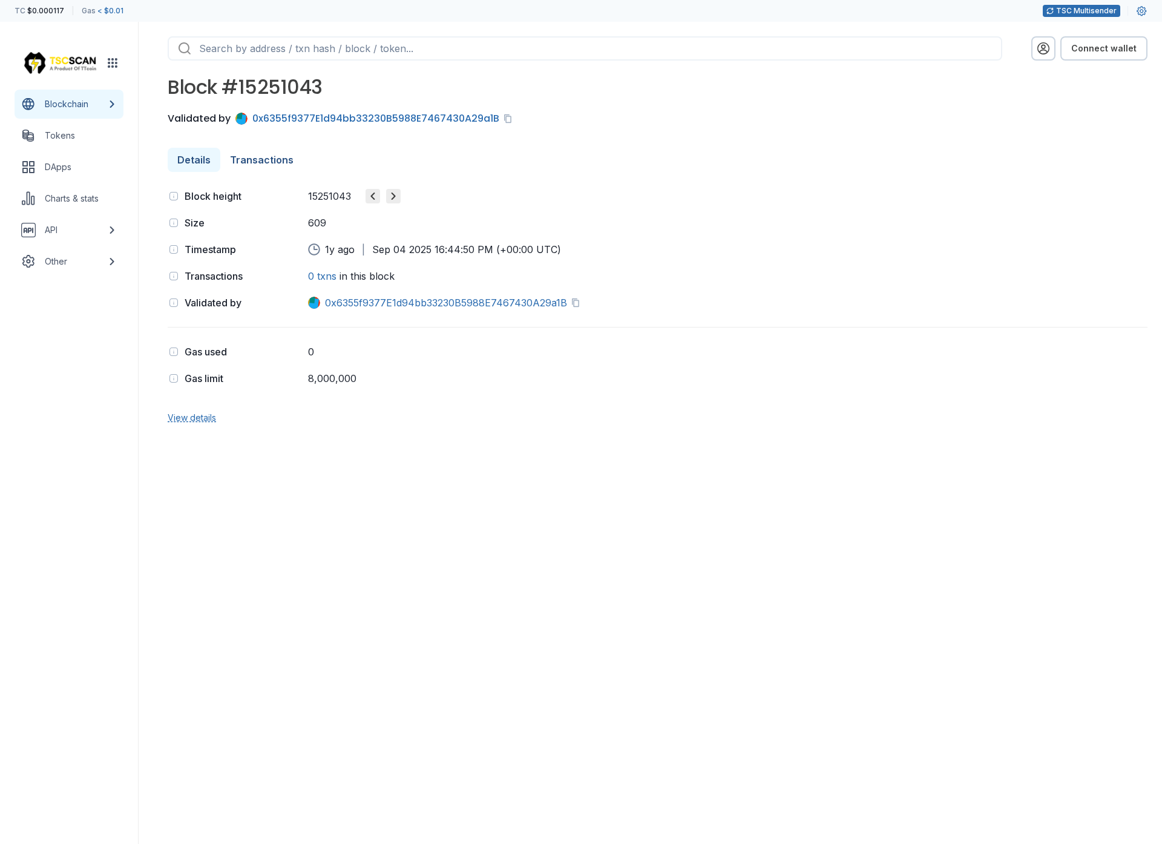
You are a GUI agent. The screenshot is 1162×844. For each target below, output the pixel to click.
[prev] (373, 196)
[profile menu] (1043, 48)
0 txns (322, 276)
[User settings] (1141, 11)
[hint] (174, 196)
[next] (393, 196)
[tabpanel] (657, 305)
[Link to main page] (60, 63)
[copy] (510, 119)
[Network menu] (112, 63)
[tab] (194, 160)
